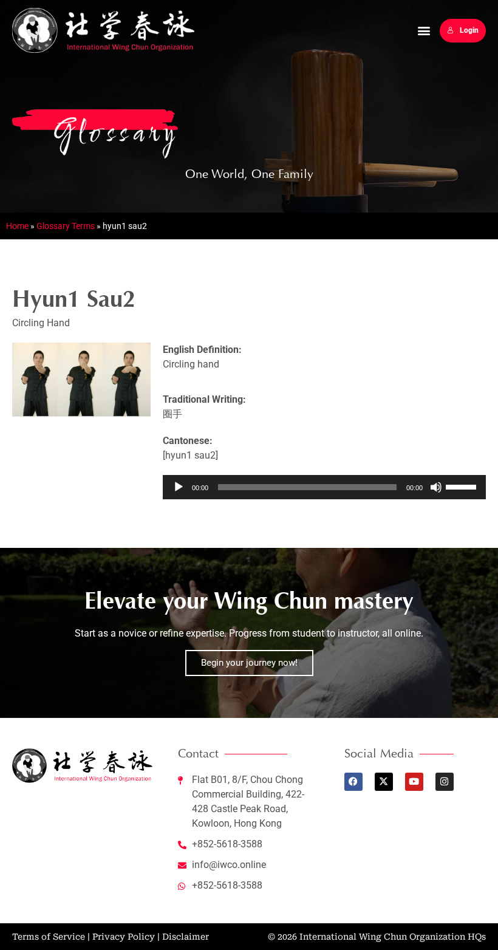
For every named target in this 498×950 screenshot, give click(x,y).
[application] (324, 487)
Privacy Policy (123, 936)
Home (17, 226)
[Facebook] (353, 782)
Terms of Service (48, 936)
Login (469, 30)
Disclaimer (185, 936)
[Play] (178, 487)
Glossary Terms (65, 226)
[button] (424, 31)
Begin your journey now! (249, 662)
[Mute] (436, 487)
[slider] (463, 486)
